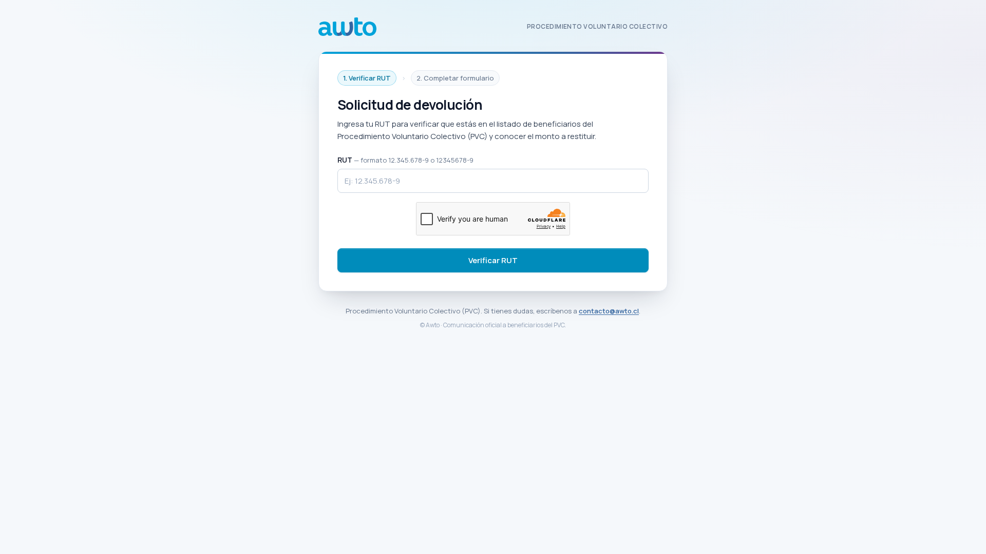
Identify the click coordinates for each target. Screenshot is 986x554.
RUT (405, 160)
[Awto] (347, 26)
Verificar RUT (493, 260)
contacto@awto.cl (609, 310)
